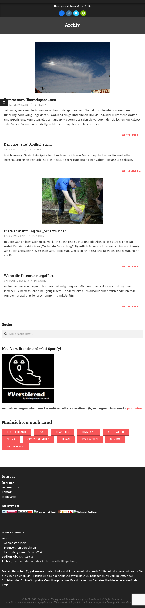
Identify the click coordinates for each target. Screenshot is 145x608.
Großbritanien (38, 439)
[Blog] (45, 512)
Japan (66, 439)
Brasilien (62, 432)
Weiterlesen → (131, 135)
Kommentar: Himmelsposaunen (30, 100)
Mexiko (115, 439)
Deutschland (16, 432)
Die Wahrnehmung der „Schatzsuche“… (36, 231)
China (11, 439)
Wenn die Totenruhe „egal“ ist (29, 275)
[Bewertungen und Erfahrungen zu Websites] (85, 512)
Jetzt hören (135, 408)
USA (41, 432)
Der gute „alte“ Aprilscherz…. (28, 144)
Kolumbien (90, 439)
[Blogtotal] (65, 512)
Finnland (89, 432)
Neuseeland (15, 446)
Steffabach (43, 599)
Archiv (42, 104)
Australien (116, 432)
